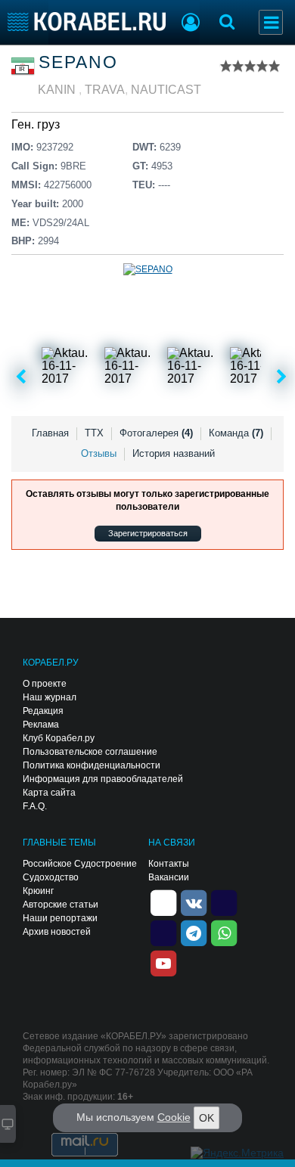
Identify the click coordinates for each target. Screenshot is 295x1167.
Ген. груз (35, 124)
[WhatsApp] (224, 931)
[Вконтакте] (194, 901)
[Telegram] (194, 931)
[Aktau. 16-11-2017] (72, 377)
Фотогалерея (156, 433)
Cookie (174, 1117)
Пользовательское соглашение (90, 751)
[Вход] (191, 24)
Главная (50, 433)
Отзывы (98, 453)
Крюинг (38, 891)
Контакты (168, 863)
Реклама (41, 724)
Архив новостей (57, 931)
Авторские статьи (60, 904)
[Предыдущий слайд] (20, 377)
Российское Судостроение (80, 863)
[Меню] (271, 22)
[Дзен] (163, 901)
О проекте (45, 683)
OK (206, 1118)
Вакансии (168, 877)
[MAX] (163, 931)
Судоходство (51, 877)
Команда (236, 433)
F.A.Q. (35, 806)
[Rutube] (224, 901)
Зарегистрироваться (148, 533)
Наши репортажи (60, 918)
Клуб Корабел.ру (59, 738)
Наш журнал (49, 697)
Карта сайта (49, 792)
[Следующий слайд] (281, 377)
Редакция (43, 711)
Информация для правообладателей (103, 779)
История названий (173, 453)
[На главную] (87, 21)
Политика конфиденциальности (91, 765)
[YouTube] (163, 962)
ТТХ (94, 433)
